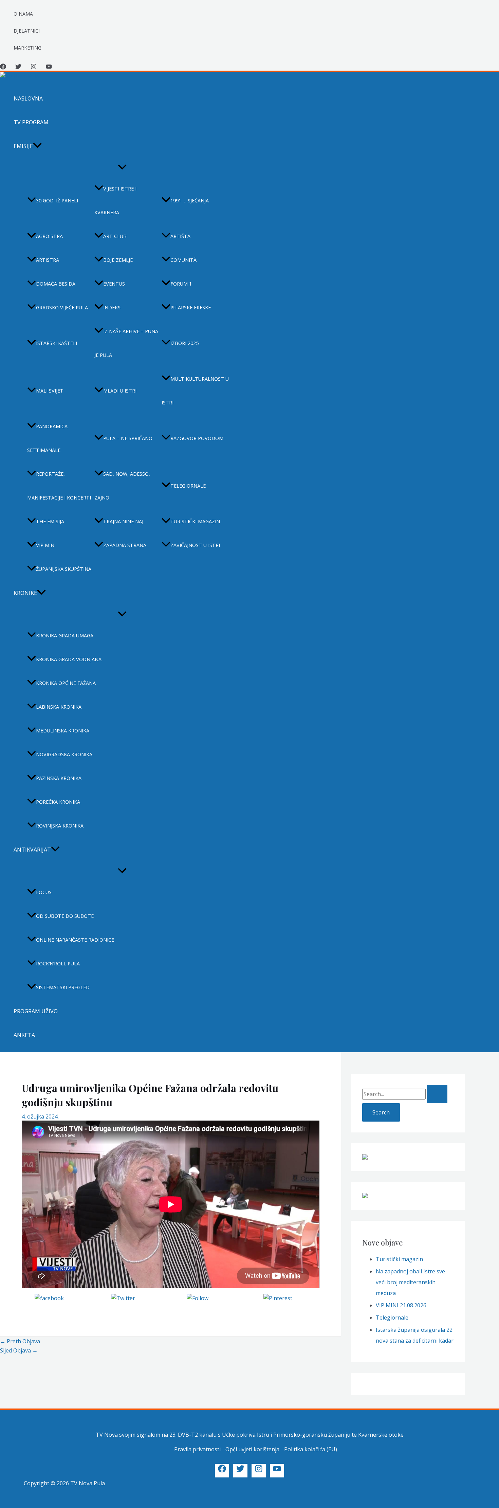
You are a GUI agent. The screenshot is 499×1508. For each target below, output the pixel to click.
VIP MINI (46, 545)
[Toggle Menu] (122, 167)
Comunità (183, 260)
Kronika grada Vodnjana (68, 659)
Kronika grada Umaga (64, 635)
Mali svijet (49, 390)
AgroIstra (49, 236)
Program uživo (36, 1011)
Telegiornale (188, 486)
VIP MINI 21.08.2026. (401, 1305)
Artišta (180, 236)
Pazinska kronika (58, 778)
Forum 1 (181, 283)
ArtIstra (47, 260)
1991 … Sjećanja (189, 200)
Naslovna (28, 98)
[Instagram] (34, 67)
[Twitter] (18, 67)
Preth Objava (20, 1341)
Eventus (114, 283)
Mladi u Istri (119, 390)
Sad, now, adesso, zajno (122, 486)
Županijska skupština (63, 569)
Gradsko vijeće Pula (62, 307)
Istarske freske (190, 307)
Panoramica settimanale (47, 438)
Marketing (27, 47)
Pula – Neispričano (127, 438)
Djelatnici (27, 31)
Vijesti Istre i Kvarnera (115, 200)
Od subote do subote (65, 916)
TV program (31, 122)
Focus (44, 892)
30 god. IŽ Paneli (57, 200)
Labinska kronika (58, 707)
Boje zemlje (118, 260)
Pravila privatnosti (197, 1449)
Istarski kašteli (56, 343)
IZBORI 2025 (184, 343)
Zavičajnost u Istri (195, 545)
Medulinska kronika (62, 730)
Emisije (23, 146)
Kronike (25, 593)
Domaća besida (55, 283)
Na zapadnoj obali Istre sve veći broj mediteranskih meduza (410, 1282)
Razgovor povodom (196, 438)
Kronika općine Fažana (66, 683)
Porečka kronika (58, 802)
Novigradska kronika (64, 754)
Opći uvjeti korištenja (252, 1449)
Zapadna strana (124, 545)
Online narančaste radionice (75, 940)
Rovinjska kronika (60, 825)
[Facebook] (3, 67)
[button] (37, 146)
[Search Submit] (437, 1094)
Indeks (112, 307)
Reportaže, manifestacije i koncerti (59, 486)
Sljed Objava (19, 1350)
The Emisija (50, 521)
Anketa (24, 1035)
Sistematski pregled (63, 987)
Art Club (115, 236)
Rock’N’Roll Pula (58, 963)
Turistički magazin (195, 521)
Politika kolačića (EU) (310, 1449)
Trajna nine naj (123, 521)
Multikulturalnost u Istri (195, 391)
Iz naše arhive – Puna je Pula (126, 343)
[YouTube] (49, 67)
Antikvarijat (32, 849)
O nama (23, 14)
